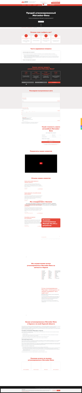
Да (43, 4)
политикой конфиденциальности (51, 84)
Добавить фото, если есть (50, 140)
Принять (58, 390)
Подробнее (54, 390)
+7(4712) (56, 1)
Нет (45, 4)
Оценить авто (41, 21)
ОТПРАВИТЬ (54, 82)
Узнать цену (54, 313)
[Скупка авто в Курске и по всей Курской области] (25, 2)
